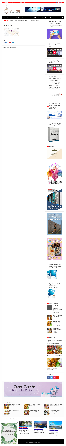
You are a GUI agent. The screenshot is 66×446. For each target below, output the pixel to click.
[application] (54, 52)
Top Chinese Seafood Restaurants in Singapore (35, 411)
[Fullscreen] (61, 55)
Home (8, 17)
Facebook (13, 2)
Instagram (17, 2)
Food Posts (8, 402)
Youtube (24, 2)
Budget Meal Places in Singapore (57, 316)
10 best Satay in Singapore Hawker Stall (57, 323)
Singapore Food (14, 17)
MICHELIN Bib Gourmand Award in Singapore (57, 330)
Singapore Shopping (22, 17)
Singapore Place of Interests (43, 17)
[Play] (48, 55)
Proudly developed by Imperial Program (33, 442)
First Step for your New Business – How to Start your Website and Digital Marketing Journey (57, 308)
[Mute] (59, 55)
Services (52, 17)
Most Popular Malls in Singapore (10, 47)
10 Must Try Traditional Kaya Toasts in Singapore (55, 411)
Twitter (21, 2)
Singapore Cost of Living (23, 427)
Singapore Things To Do (32, 17)
